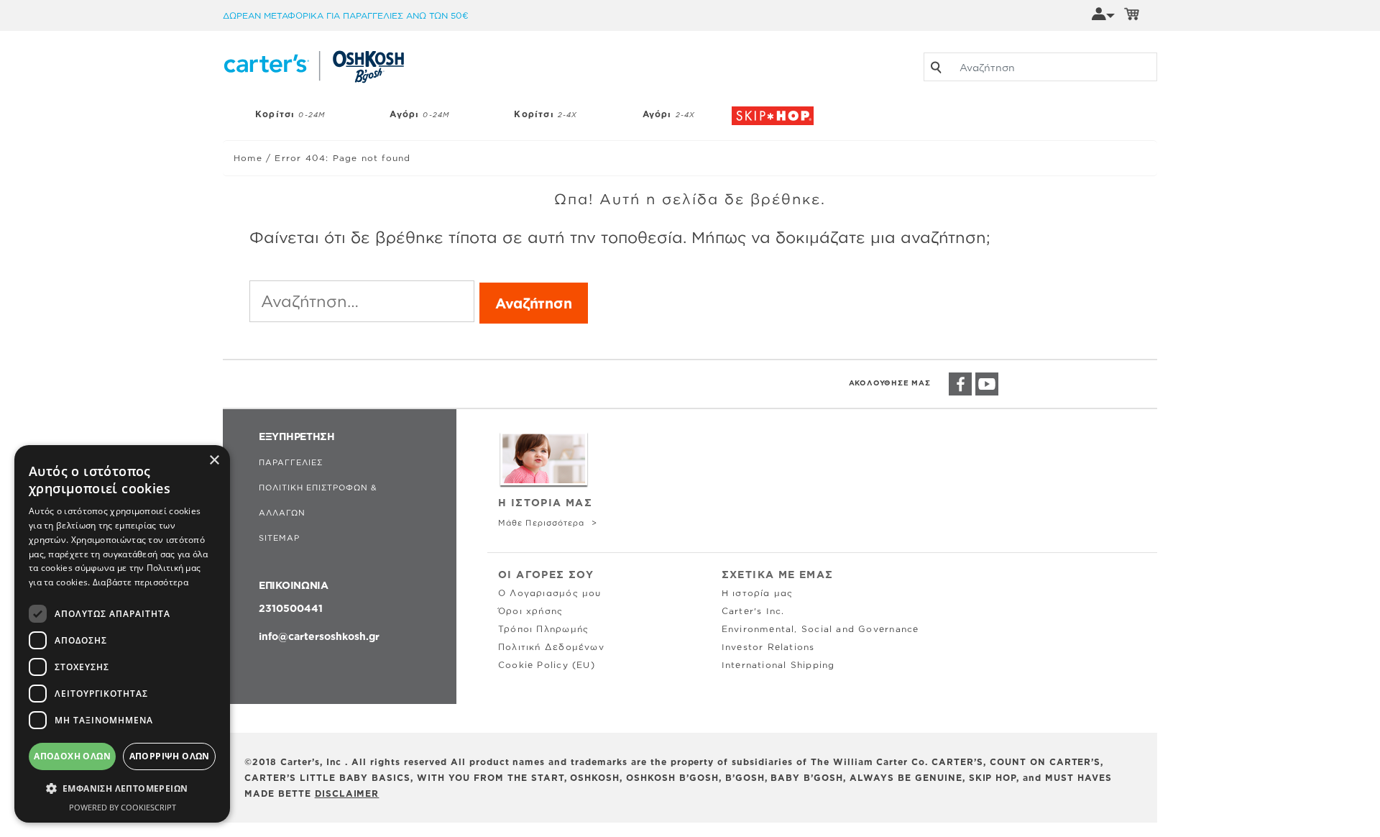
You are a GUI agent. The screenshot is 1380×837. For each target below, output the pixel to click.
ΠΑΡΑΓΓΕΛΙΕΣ (291, 462)
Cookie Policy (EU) (546, 664)
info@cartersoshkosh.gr (319, 636)
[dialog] (122, 634)
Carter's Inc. (753, 611)
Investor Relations (768, 646)
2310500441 (291, 608)
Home (248, 158)
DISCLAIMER (347, 793)
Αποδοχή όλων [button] (72, 756)
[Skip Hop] (776, 108)
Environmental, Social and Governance (820, 629)
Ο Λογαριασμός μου (550, 593)
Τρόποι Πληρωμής (543, 629)
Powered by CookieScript (122, 807)
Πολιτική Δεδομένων (551, 646)
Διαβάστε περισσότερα (140, 582)
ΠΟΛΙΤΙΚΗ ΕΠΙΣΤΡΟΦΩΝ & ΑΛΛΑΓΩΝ (318, 500)
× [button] (213, 460)
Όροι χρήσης (530, 611)
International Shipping (778, 664)
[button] (122, 788)
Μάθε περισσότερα (543, 522)
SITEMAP (279, 538)
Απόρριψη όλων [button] (169, 756)
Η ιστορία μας (758, 593)
